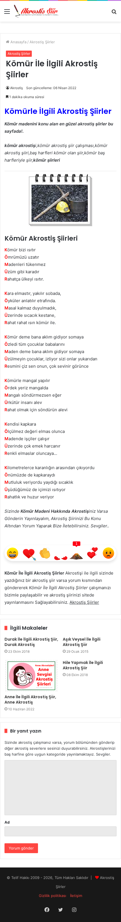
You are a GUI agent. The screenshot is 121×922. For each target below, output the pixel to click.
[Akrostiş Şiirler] (36, 11)
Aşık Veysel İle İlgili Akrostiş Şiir (81, 641)
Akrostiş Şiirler (42, 42)
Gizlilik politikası (52, 895)
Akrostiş (16, 88)
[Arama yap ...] (114, 13)
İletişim (76, 895)
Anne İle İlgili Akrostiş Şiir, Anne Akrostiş (30, 699)
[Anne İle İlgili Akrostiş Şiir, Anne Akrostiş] (31, 676)
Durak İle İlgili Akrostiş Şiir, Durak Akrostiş (31, 641)
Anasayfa (17, 42)
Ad (7, 822)
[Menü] (7, 13)
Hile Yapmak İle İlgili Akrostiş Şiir (83, 665)
